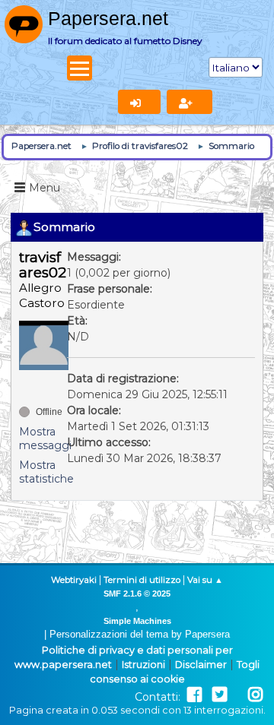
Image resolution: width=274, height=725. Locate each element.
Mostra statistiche (46, 472)
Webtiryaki (74, 580)
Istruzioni (143, 664)
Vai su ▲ (205, 580)
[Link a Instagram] (255, 695)
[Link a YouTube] (237, 695)
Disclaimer (201, 664)
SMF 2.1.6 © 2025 (137, 593)
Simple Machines (137, 620)
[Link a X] (220, 695)
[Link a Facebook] (194, 695)
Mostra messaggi (45, 438)
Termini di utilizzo (142, 580)
